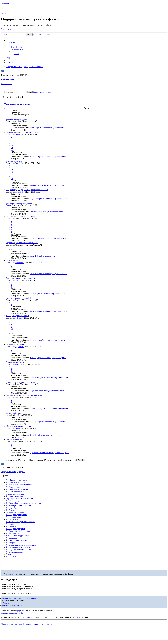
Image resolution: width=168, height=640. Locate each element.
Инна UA (19, 192)
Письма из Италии (14, 413)
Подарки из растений (15, 344)
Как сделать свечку (14, 439)
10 (12, 329)
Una (31, 212)
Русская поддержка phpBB (12, 613)
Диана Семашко (12, 205)
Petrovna (33, 156)
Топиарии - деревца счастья (17, 316)
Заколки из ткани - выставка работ (20, 278)
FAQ (2, 8)
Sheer (27, 617)
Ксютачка (34, 377)
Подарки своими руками (13, 599)
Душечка (33, 185)
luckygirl (18, 318)
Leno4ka (33, 422)
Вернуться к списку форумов (13, 472)
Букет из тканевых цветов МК (18, 298)
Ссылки (12, 40)
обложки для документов (16, 119)
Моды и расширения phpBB (12, 624)
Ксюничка (34, 408)
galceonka (19, 364)
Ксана (17, 134)
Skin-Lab (80, 617)
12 (12, 143)
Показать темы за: (10, 460)
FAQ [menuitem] (13, 43)
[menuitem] (18, 47)
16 (12, 174)
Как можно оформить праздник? (19, 203)
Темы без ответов (7, 79)
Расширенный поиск (42, 34)
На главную (5, 4)
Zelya (32, 391)
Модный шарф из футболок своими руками (24, 395)
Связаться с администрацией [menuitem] (14, 605)
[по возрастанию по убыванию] (69, 460)
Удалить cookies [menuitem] (8, 603)
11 (12, 141)
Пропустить (6, 29)
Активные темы (6, 84)
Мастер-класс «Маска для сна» (19, 426)
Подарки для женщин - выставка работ (22, 132)
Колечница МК (12, 260)
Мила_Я (33, 256)
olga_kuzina (19, 347)
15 (12, 150)
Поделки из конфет (14, 161)
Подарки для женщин (17, 104)
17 (12, 176)
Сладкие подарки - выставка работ (20, 216)
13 (12, 145)
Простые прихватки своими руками (21, 382)
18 (12, 179)
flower (17, 280)
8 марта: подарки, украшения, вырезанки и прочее (27, 190)
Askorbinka (19, 263)
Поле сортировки (36, 460)
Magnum (33, 198)
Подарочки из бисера (15, 362)
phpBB (20, 611)
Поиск (3, 13)
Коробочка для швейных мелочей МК (22, 243)
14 (12, 148)
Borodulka (19, 163)
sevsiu (17, 121)
